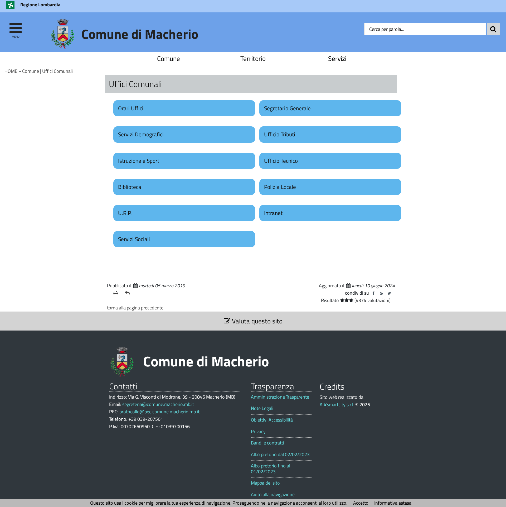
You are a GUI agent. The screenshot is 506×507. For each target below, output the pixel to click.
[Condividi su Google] (381, 293)
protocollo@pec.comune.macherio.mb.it (159, 411)
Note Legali (262, 408)
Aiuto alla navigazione (273, 495)
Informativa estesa (392, 502)
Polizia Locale (280, 187)
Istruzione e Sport (138, 160)
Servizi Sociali (134, 239)
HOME (10, 71)
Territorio (253, 58)
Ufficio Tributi (279, 134)
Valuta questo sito (256, 321)
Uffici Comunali (57, 71)
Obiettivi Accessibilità (272, 420)
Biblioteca (129, 187)
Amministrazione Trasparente (280, 397)
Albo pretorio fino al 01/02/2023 (270, 468)
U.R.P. (125, 213)
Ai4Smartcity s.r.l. (337, 404)
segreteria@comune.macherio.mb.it (158, 404)
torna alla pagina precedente (135, 307)
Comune (168, 58)
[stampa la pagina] (117, 293)
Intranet (273, 213)
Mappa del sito (265, 483)
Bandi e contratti (267, 443)
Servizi (337, 58)
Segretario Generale (287, 108)
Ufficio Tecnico (281, 160)
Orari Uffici (130, 108)
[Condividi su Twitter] (389, 293)
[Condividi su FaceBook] (373, 293)
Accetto (360, 502)
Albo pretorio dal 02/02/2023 (280, 454)
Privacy (258, 431)
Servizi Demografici (141, 134)
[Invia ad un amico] (128, 293)
